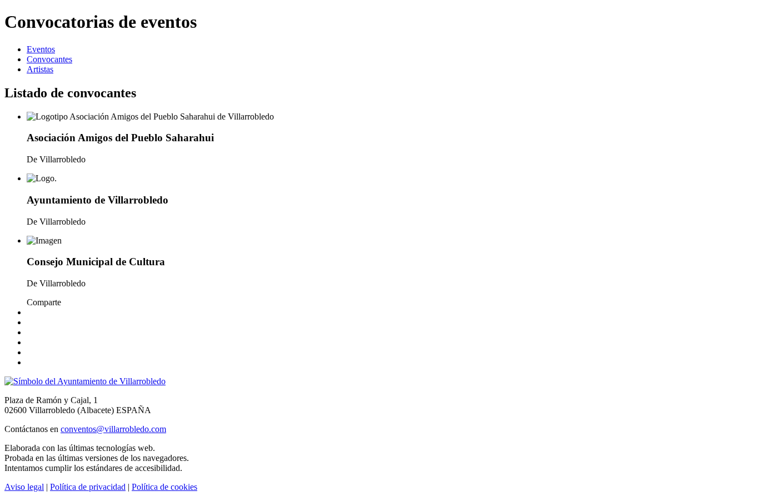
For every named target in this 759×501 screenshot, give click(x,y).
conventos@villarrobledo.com (113, 429)
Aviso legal (24, 487)
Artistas (40, 69)
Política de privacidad (88, 487)
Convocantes (49, 59)
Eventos (41, 49)
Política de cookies (164, 487)
